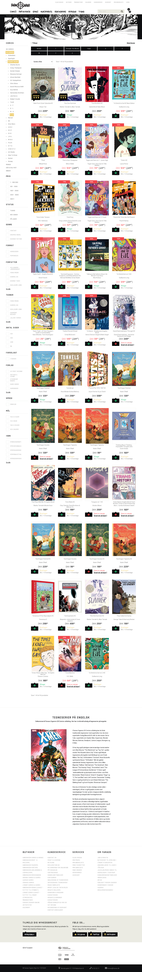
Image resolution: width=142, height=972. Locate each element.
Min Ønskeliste (78, 863)
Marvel (10, 118)
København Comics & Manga (33, 858)
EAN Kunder (52, 877)
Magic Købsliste (54, 885)
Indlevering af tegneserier (58, 880)
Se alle (8, 289)
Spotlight (11, 58)
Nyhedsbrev (77, 873)
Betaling (51, 863)
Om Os (100, 880)
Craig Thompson (15, 68)
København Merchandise (32, 875)
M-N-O (10, 140)
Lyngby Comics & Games (31, 885)
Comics (15, 16)
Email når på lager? (127, 345)
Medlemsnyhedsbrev (105, 890)
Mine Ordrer (77, 870)
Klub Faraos (59, 2)
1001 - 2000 (14, 191)
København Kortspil (30, 868)
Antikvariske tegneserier (57, 882)
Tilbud (12, 211)
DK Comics (10, 49)
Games (35, 11)
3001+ (12, 199)
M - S (12, 111)
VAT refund (52, 905)
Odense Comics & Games (31, 877)
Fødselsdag (102, 877)
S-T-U (10, 146)
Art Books (11, 152)
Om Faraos (104, 852)
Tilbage (34, 43)
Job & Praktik (103, 858)
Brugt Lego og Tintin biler (58, 887)
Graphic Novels (34, 16)
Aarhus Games (28, 880)
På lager (13, 219)
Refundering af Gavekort (57, 907)
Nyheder (72, 11)
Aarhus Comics (28, 882)
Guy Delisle (14, 90)
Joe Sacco (13, 96)
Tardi (12, 102)
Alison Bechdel (15, 77)
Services (78, 852)
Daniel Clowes (15, 71)
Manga (8, 164)
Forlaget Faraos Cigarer (107, 882)
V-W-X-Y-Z (11, 149)
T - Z (42, 16)
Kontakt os (52, 858)
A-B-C (10, 127)
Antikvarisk (24, 11)
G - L (11, 108)
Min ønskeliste (118, 2)
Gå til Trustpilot (27, 948)
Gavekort (108, 2)
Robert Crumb (15, 99)
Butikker (69, 2)
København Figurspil (30, 865)
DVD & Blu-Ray (11, 168)
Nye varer (14, 215)
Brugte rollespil (54, 890)
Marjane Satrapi (16, 74)
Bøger (8, 171)
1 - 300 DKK (14, 182)
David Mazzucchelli (17, 87)
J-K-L (10, 136)
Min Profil (76, 860)
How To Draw (12, 155)
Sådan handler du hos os (57, 902)
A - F (11, 105)
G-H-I (10, 133)
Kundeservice (98, 2)
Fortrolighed (53, 873)
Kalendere (11, 55)
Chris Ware (14, 83)
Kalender (88, 2)
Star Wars (11, 124)
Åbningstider (78, 2)
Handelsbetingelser (55, 875)
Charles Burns (15, 65)
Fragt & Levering (54, 860)
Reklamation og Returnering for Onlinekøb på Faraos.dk (58, 867)
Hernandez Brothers (17, 93)
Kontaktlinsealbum (55, 910)
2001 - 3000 (14, 195)
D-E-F (10, 130)
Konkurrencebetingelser (107, 875)
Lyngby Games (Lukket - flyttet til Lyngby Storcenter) (31, 895)
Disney (10, 161)
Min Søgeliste (78, 868)
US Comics (23, 16)
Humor (10, 158)
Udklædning (60, 11)
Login (127, 2)
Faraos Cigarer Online (31, 902)
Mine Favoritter (79, 865)
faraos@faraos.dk (113, 968)
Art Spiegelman (15, 80)
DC (9, 121)
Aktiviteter (27, 905)
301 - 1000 (13, 186)
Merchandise (46, 11)
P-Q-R (10, 143)
